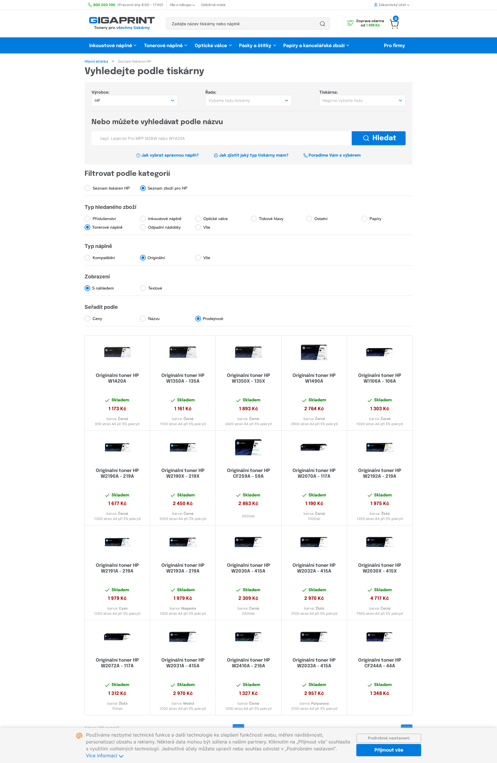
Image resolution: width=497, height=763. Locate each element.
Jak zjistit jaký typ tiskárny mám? (253, 155)
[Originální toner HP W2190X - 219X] (183, 447)
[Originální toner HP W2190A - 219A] (117, 447)
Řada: (210, 92)
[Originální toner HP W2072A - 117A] (117, 637)
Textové (155, 288)
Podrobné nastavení (389, 738)
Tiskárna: (328, 92)
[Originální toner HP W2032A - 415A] (314, 542)
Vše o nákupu (180, 5)
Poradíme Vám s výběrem (335, 155)
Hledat (384, 138)
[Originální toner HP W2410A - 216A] (248, 637)
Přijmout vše (388, 750)
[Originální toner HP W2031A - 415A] (183, 637)
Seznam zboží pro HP (167, 188)
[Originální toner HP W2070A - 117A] (314, 447)
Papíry (375, 218)
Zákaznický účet (392, 5)
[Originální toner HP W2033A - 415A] (314, 637)
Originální (156, 257)
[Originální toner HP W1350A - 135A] (183, 352)
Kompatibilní (104, 257)
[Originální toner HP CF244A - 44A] (380, 637)
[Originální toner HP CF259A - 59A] (248, 447)
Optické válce (211, 45)
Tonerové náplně (163, 45)
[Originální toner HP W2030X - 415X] (380, 542)
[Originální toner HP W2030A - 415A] (248, 542)
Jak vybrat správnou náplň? (170, 155)
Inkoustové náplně (110, 45)
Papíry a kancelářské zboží (314, 45)
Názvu (154, 318)
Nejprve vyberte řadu (342, 100)
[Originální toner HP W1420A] (117, 352)
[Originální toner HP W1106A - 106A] (380, 352)
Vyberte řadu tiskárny (229, 100)
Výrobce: (100, 92)
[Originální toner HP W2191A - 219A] (117, 542)
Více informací (102, 755)
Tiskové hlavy (271, 218)
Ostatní (321, 218)
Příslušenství (104, 218)
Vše (206, 227)
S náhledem (103, 288)
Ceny (97, 318)
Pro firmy (394, 45)
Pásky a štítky (255, 45)
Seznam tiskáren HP (111, 188)
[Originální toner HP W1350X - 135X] (248, 352)
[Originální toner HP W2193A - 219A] (183, 542)
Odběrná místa (213, 5)
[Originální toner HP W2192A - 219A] (380, 447)
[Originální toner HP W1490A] (314, 352)
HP (97, 100)
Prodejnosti (213, 318)
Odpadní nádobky (164, 227)
